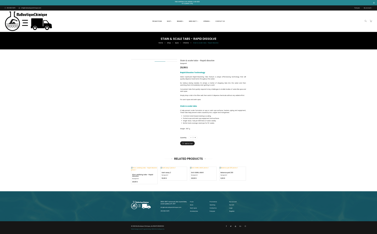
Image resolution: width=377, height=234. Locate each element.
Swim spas (193, 208)
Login (231, 208)
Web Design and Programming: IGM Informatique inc (148, 229)
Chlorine (186, 43)
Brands (180, 21)
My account (367, 8)
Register (232, 211)
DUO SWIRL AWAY (197, 173)
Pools (192, 202)
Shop (169, 21)
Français (357, 8)
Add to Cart (188, 144)
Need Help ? (193, 21)
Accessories (194, 211)
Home (161, 43)
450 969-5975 (11, 8)
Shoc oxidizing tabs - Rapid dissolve (142, 175)
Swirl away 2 (166, 173)
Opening (206, 21)
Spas (177, 43)
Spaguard (135, 178)
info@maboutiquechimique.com (31, 8)
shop (169, 43)
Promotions (157, 21)
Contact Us (220, 21)
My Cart (231, 205)
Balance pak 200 (227, 173)
